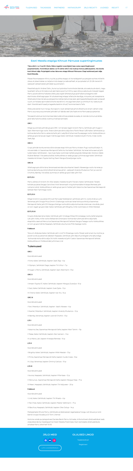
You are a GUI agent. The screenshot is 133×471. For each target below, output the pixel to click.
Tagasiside (45, 8)
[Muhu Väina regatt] (12, 7)
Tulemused (31, 8)
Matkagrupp (74, 8)
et (127, 8)
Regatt (115, 8)
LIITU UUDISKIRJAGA (50, 448)
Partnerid (59, 8)
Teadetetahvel (83, 440)
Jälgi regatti (90, 8)
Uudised (104, 8)
